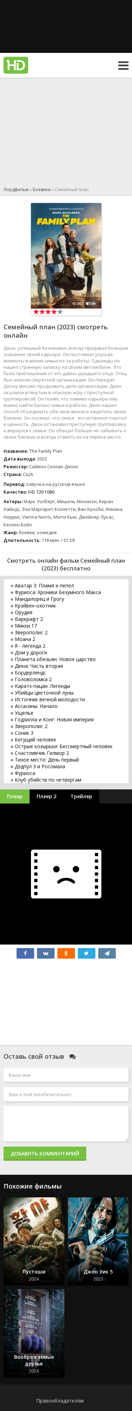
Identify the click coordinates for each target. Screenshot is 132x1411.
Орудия (23, 612)
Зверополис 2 (31, 632)
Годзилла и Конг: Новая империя (54, 719)
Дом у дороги (31, 652)
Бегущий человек (35, 739)
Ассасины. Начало (36, 706)
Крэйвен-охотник (35, 605)
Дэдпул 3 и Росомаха (40, 766)
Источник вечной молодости (50, 699)
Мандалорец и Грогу (39, 598)
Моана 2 (25, 639)
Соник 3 (24, 732)
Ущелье (24, 712)
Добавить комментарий (45, 1153)
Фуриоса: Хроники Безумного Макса (58, 592)
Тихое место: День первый (47, 759)
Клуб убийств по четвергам (48, 779)
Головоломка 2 (33, 679)
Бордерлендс (30, 672)
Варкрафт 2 (29, 619)
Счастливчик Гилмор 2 (42, 753)
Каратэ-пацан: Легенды (42, 686)
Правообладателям (60, 1400)
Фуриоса (25, 773)
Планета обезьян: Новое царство (55, 659)
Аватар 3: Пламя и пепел (44, 585)
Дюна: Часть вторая (39, 665)
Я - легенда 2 (30, 645)
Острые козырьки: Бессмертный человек (64, 746)
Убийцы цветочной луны (44, 692)
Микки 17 (26, 625)
